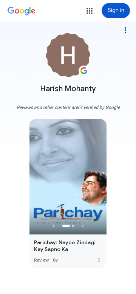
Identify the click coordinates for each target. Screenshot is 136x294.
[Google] (22, 11)
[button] (89, 10)
